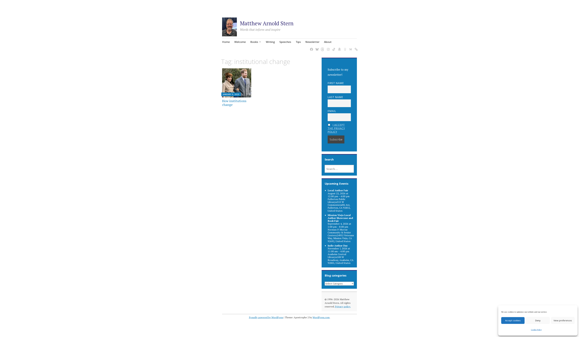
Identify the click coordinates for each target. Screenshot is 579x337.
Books (254, 42)
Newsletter (312, 42)
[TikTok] (333, 47)
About (328, 42)
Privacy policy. (343, 306)
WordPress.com (321, 317)
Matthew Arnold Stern (267, 23)
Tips (298, 42)
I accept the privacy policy (336, 128)
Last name (335, 97)
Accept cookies (513, 320)
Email (332, 111)
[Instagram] (327, 47)
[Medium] (350, 47)
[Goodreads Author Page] (344, 47)
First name (336, 83)
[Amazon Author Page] (339, 47)
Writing (270, 42)
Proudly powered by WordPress (266, 317)
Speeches (285, 42)
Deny (538, 320)
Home (226, 42)
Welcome (240, 42)
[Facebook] (311, 47)
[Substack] (355, 47)
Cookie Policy (536, 330)
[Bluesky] (316, 47)
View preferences (563, 320)
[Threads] (322, 47)
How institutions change (234, 103)
